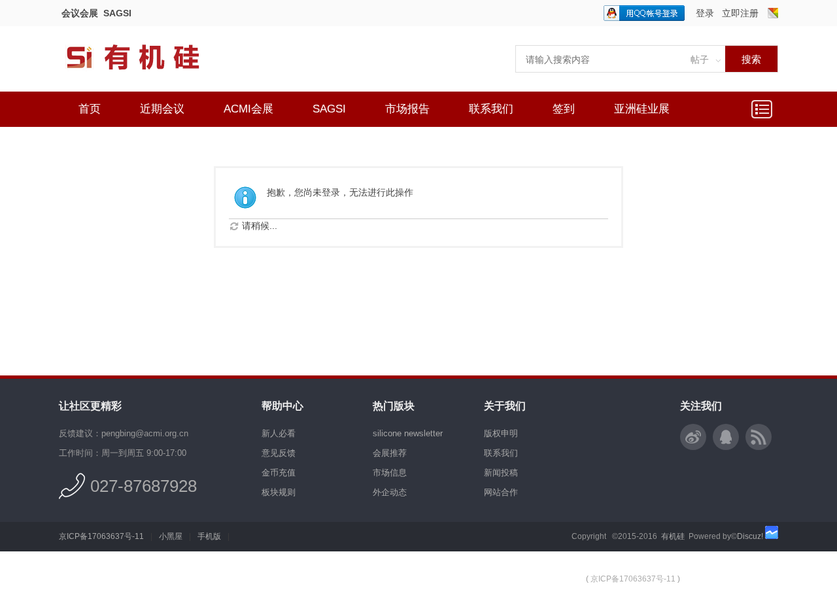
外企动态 (390, 492)
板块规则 (279, 492)
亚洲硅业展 (642, 109)
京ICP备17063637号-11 (101, 536)
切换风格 (773, 13)
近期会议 (162, 109)
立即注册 (740, 13)
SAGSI (117, 13)
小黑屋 (170, 536)
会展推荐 (390, 453)
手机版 (209, 536)
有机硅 (673, 536)
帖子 (700, 59)
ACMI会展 (248, 109)
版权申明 (501, 433)
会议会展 (79, 13)
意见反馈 (279, 453)
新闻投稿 (501, 472)
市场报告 (407, 109)
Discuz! (750, 536)
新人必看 (279, 433)
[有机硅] (147, 78)
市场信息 (390, 472)
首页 (89, 109)
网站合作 (501, 492)
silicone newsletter (408, 433)
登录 (705, 13)
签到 (564, 109)
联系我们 (491, 109)
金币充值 (279, 472)
